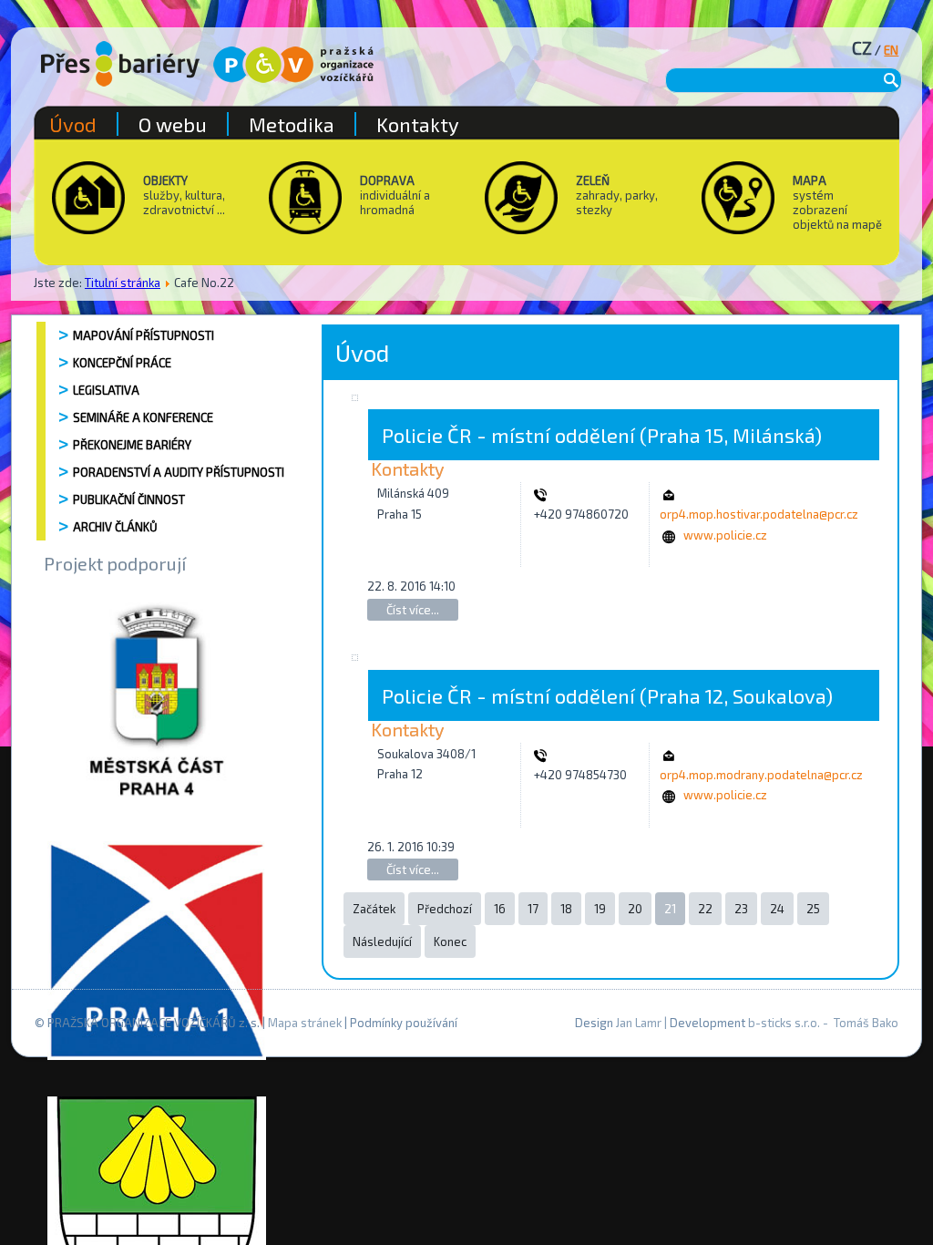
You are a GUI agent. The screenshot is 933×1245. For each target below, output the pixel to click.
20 (635, 908)
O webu (172, 124)
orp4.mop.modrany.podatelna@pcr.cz (761, 774)
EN (891, 50)
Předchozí (444, 908)
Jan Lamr (638, 1022)
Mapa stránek (305, 1022)
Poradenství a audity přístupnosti (178, 472)
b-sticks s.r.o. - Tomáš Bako (823, 1022)
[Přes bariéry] (120, 64)
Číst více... (412, 609)
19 (600, 908)
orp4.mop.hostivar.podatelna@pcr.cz (759, 514)
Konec (450, 941)
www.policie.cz (725, 535)
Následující (382, 941)
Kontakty (417, 124)
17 (533, 908)
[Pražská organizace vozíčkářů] (293, 64)
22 (705, 908)
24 (777, 908)
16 (500, 908)
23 (741, 908)
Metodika (291, 124)
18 (566, 908)
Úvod (73, 124)
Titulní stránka (122, 282)
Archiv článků (115, 527)
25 (813, 908)
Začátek (374, 908)
